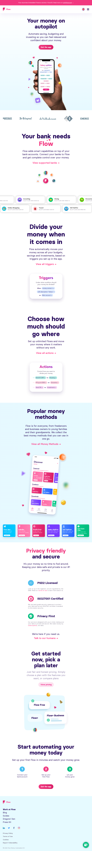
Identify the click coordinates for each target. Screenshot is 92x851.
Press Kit (7, 822)
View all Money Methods (44, 444)
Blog (5, 812)
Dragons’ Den (9, 819)
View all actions (45, 353)
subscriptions (32, 625)
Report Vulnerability (10, 843)
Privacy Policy (8, 833)
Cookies (6, 840)
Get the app (46, 47)
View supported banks (45, 162)
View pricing (46, 685)
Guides (6, 816)
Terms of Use (8, 836)
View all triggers (45, 264)
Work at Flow (9, 809)
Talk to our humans (45, 638)
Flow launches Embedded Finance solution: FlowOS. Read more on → (46, 2)
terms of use (42, 590)
